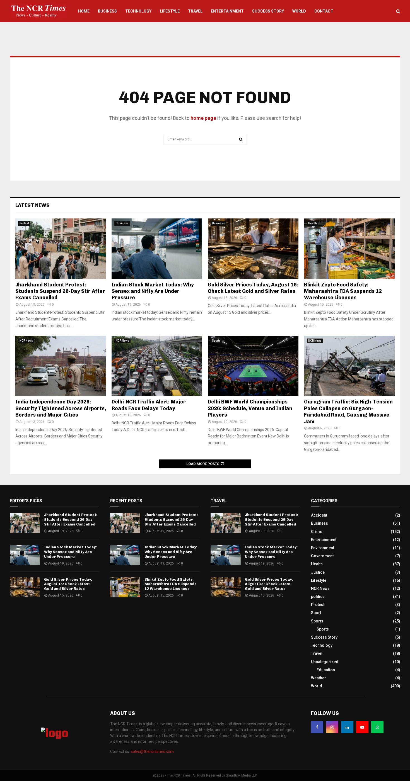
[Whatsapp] (377, 727)
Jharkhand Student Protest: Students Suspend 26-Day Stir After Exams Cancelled (60, 291)
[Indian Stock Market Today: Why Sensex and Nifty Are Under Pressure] (157, 248)
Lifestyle (170, 11)
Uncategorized (324, 662)
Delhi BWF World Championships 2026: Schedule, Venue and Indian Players (250, 408)
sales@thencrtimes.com (152, 751)
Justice (318, 572)
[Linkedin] (347, 727)
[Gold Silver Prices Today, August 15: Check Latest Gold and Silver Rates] (253, 248)
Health (312, 223)
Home (84, 11)
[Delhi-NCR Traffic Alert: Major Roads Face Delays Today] (157, 366)
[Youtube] (362, 727)
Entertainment (227, 11)
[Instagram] (332, 727)
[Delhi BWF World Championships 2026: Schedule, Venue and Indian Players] (253, 366)
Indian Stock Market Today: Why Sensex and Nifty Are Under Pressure (153, 291)
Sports (216, 340)
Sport (316, 612)
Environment (322, 548)
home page (203, 118)
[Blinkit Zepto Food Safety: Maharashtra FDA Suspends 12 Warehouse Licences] (349, 248)
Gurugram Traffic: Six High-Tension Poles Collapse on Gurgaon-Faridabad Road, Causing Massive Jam (348, 411)
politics (318, 596)
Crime (316, 531)
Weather (318, 678)
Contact (323, 11)
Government (322, 556)
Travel (195, 11)
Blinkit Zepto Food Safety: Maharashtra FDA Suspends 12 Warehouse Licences (343, 291)
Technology (138, 11)
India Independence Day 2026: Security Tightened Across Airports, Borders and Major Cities (60, 408)
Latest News (32, 205)
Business (107, 11)
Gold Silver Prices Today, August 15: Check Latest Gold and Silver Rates (253, 288)
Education (326, 670)
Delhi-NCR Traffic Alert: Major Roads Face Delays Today (149, 405)
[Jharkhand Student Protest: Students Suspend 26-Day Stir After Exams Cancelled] (60, 248)
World (299, 11)
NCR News (26, 340)
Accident (319, 515)
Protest (24, 223)
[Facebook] (317, 727)
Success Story (268, 11)
